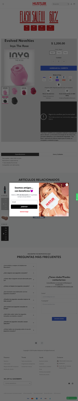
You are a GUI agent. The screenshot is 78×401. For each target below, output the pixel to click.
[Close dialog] (66, 184)
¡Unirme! (24, 207)
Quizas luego (24, 212)
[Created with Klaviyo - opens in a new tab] (39, 217)
